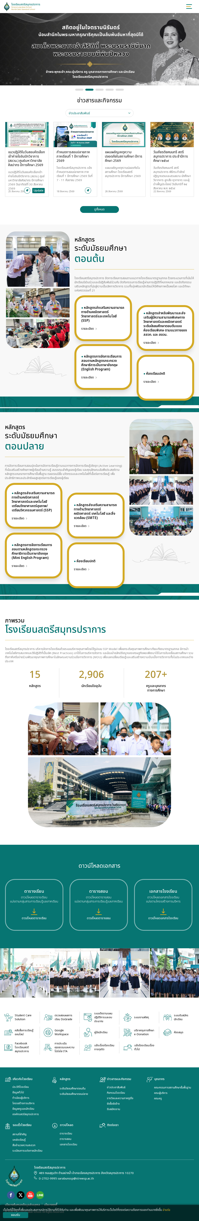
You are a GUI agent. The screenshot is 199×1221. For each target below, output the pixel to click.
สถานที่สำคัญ (19, 1134)
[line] (40, 1195)
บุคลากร (159, 1079)
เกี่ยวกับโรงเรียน (22, 1079)
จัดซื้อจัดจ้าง (113, 1104)
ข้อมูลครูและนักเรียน (23, 1109)
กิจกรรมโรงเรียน (116, 1093)
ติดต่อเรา (113, 1125)
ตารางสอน (65, 1139)
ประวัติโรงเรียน (20, 1087)
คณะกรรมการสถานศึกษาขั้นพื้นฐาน (172, 1088)
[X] (20, 1195)
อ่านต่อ (166, 1210)
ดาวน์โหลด (66, 1125)
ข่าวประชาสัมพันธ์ (116, 1087)
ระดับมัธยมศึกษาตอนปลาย (74, 1094)
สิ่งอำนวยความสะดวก (23, 1145)
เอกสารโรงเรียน (68, 1144)
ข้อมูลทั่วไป (18, 1092)
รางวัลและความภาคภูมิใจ (120, 1098)
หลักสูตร (65, 1079)
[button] (79, 90)
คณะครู (158, 1098)
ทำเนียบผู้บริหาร (20, 1098)
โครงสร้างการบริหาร (23, 1103)
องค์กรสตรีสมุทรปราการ (25, 1114)
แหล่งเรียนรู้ (19, 1140)
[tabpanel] (99, 167)
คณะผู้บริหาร (161, 1093)
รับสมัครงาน (113, 1109)
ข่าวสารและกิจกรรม (119, 1079)
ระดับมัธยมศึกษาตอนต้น (73, 1088)
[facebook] (11, 1195)
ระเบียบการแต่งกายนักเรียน (27, 1151)
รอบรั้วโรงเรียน (22, 1125)
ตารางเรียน (66, 1134)
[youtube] (30, 1195)
